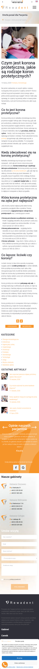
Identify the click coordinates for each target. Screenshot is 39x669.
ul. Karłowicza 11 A (17, 503)
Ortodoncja (5, 350)
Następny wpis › (27, 326)
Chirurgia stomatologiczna (10, 339)
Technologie (6, 357)
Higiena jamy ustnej (8, 344)
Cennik (4, 635)
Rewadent (8, 20)
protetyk (4, 138)
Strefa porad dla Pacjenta (19, 20)
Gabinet (5, 629)
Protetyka (15, 83)
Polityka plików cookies (10, 667)
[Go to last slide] (32, 2)
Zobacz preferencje (19, 663)
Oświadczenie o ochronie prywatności (24, 667)
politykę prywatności (15, 579)
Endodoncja (6, 342)
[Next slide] (2, 2)
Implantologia (6, 347)
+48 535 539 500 (16, 525)
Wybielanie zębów (8, 365)
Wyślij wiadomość (19, 587)
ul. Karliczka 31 (16, 488)
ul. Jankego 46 (15, 519)
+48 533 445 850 (16, 509)
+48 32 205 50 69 (16, 490)
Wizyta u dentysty (8, 362)
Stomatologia (22, 83)
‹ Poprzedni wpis (12, 326)
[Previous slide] (5, 427)
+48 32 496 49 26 (16, 522)
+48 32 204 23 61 (16, 506)
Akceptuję (19, 658)
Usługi (4, 360)
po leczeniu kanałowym (19, 171)
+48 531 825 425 (17, 2)
